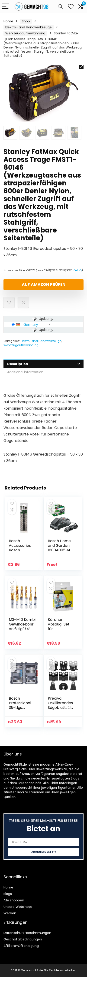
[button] (81, 67)
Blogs (7, 893)
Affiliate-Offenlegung (21, 945)
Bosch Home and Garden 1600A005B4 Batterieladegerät (60, 550)
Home (8, 21)
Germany (30, 324)
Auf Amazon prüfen (43, 284)
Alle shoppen (13, 900)
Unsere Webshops (17, 906)
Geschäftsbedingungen (22, 939)
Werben (9, 913)
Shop (26, 21)
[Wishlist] (71, 6)
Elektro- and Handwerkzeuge (28, 27)
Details (77, 270)
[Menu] (5, 6)
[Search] (60, 6)
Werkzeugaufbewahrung (25, 33)
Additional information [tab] (25, 372)
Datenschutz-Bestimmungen (27, 932)
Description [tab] (17, 364)
